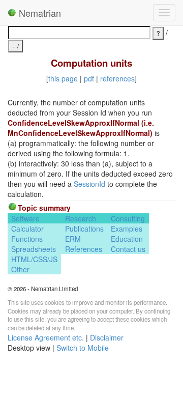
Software (25, 218)
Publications (84, 228)
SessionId (89, 184)
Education (127, 239)
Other (20, 269)
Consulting (128, 218)
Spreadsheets (33, 249)
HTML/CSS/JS (34, 259)
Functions (27, 239)
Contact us (128, 249)
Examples (126, 228)
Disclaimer (107, 337)
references (117, 78)
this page (63, 78)
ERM (73, 239)
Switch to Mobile (82, 348)
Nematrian (38, 12)
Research (80, 218)
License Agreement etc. (46, 337)
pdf (89, 78)
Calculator (27, 228)
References (83, 249)
